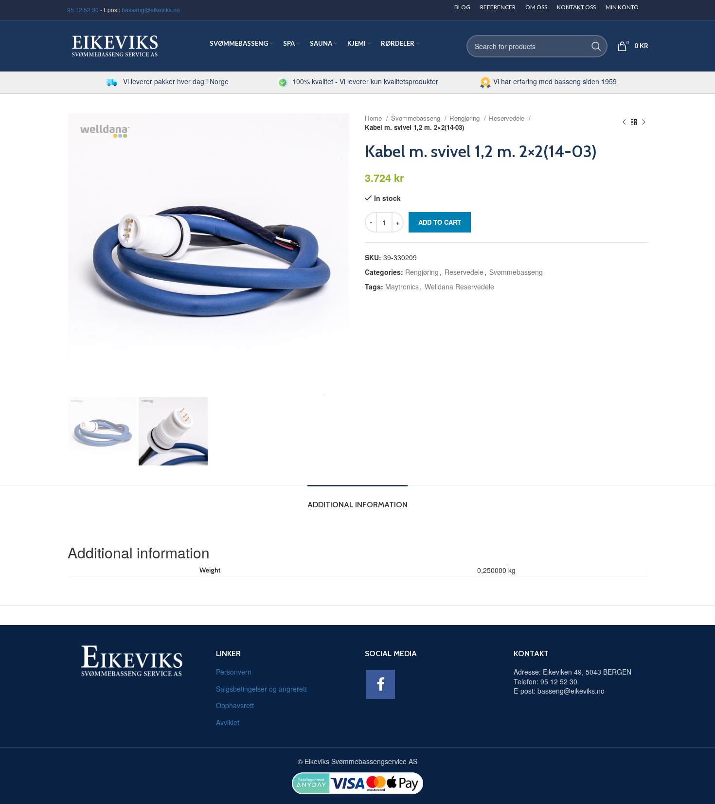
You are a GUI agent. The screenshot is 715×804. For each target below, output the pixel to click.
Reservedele (507, 118)
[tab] (357, 500)
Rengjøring (465, 118)
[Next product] (643, 122)
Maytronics (402, 286)
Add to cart (439, 222)
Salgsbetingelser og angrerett (261, 689)
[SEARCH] (596, 46)
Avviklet (227, 722)
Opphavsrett (235, 705)
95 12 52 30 (83, 9)
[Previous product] (624, 122)
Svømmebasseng (416, 118)
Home (374, 118)
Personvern (233, 672)
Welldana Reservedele (459, 286)
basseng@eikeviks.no (151, 9)
